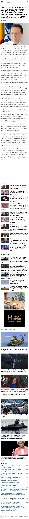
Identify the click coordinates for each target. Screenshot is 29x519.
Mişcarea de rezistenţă (14, 2)
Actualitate (11, 329)
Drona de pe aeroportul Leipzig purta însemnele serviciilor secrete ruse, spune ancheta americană (13, 495)
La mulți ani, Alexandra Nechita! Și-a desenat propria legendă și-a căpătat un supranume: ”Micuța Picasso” (12, 479)
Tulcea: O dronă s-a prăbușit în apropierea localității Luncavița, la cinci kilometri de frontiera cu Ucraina (19, 288)
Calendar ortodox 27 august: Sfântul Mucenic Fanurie (11, 474)
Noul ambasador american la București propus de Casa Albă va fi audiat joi (19, 187)
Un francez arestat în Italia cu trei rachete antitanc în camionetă (10, 503)
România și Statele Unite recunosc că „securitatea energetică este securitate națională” (17, 220)
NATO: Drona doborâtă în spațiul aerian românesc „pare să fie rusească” (18, 282)
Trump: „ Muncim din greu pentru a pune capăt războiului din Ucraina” (12, 499)
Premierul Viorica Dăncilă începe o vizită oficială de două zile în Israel (19, 193)
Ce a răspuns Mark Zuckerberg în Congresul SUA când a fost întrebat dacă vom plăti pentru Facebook (19, 199)
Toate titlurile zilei (4, 513)
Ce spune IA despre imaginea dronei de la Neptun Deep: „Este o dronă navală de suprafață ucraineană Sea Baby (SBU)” (14, 260)
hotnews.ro (13, 61)
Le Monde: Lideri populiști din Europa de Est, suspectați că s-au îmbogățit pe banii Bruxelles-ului (19, 248)
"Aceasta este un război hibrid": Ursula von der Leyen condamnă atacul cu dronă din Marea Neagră (14, 458)
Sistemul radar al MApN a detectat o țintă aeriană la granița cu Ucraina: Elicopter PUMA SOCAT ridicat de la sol (14, 349)
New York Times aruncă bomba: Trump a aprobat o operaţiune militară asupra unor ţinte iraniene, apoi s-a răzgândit (19, 241)
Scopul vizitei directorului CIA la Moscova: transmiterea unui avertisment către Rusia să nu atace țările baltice (14, 484)
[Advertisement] (14, 171)
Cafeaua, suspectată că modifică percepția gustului (10, 466)
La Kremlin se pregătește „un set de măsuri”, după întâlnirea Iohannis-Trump (18, 214)
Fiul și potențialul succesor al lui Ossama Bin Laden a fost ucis (19, 234)
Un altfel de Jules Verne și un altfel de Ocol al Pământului (14, 415)
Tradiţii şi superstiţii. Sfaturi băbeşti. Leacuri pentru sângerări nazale (11, 470)
